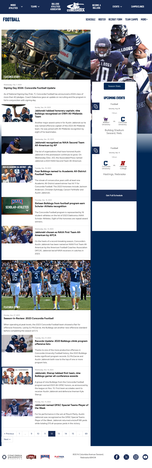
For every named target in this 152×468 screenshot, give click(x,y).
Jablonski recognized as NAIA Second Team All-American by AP (59, 144)
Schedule (90, 19)
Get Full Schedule (114, 195)
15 (73, 433)
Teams (34, 6)
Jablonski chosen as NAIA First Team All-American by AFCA (58, 234)
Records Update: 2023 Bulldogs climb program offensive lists (61, 342)
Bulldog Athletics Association (55, 6)
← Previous (9, 433)
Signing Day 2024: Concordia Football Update (29, 87)
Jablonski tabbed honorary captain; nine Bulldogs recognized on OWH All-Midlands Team (58, 113)
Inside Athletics (13, 6)
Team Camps (131, 19)
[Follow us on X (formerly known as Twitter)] (126, 457)
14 (66, 433)
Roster (102, 19)
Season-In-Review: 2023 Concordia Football (29, 318)
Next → (7, 439)
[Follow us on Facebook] (116, 457)
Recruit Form (115, 19)
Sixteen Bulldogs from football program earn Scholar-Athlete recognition (60, 205)
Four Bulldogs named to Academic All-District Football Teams (60, 173)
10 (38, 433)
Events (116, 6)
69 (86, 433)
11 (45, 433)
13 (59, 433)
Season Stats (114, 86)
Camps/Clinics (137, 6)
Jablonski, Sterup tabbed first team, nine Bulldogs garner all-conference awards (57, 374)
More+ (144, 19)
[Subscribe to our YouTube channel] (145, 457)
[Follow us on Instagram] (135, 457)
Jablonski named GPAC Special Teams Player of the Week (61, 406)
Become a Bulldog (96, 6)
